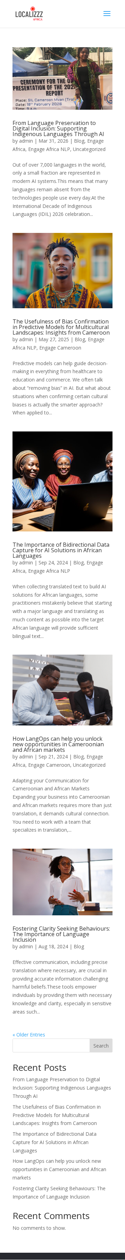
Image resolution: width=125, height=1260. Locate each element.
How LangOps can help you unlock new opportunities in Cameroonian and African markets (58, 744)
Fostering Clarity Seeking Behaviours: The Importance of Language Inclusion (61, 934)
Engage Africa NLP (49, 149)
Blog (79, 140)
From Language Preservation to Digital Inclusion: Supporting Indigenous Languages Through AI (58, 128)
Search (101, 1045)
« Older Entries (28, 1034)
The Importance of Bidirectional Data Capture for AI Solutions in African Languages (60, 550)
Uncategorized (89, 149)
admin (26, 140)
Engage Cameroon (60, 347)
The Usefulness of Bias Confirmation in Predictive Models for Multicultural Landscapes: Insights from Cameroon (61, 327)
